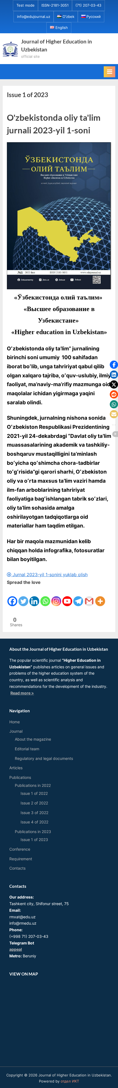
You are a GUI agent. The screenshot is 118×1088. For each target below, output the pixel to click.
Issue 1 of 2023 (34, 839)
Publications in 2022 (33, 785)
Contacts (17, 868)
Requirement (20, 859)
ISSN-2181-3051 (55, 5)
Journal (16, 731)
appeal (15, 949)
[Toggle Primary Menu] (109, 71)
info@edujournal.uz (33, 17)
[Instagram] (56, 596)
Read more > (22, 693)
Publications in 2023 (33, 831)
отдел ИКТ (70, 1081)
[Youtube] (67, 596)
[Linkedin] (34, 596)
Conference (19, 849)
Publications (20, 777)
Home (14, 722)
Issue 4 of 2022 (34, 822)
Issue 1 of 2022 (34, 793)
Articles (16, 768)
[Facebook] (12, 596)
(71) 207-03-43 (88, 5)
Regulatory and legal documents (44, 758)
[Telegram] (78, 596)
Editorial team (27, 749)
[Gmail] (89, 596)
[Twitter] (23, 596)
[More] (100, 596)
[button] (114, 365)
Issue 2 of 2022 (34, 803)
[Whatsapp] (45, 596)
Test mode (25, 5)
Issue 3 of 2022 (34, 812)
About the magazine (33, 739)
